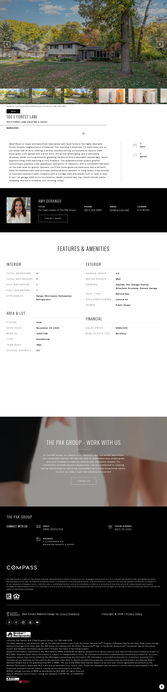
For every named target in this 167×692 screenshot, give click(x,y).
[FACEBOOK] (9, 622)
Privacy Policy (134, 614)
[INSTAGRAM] (16, 622)
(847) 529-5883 (93, 210)
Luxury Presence (69, 614)
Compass (90, 579)
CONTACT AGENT (53, 218)
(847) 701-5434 (123, 529)
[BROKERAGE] (23, 622)
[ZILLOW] (30, 622)
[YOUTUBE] (37, 622)
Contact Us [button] (83, 481)
